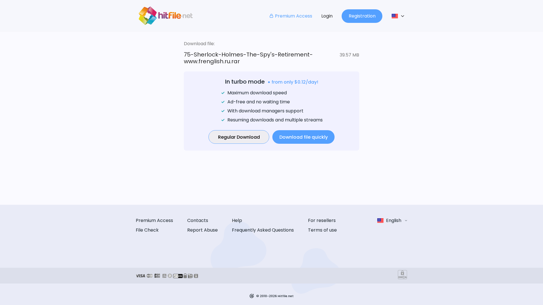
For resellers (322, 220)
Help (237, 220)
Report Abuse (202, 230)
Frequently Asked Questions (263, 230)
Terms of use (322, 230)
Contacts (197, 220)
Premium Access (293, 16)
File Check (147, 230)
